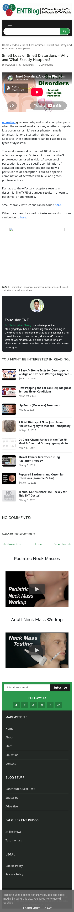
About (9, 737)
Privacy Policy (14, 874)
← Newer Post (12, 544)
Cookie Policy (14, 866)
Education (12, 755)
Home (38, 544)
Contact (11, 764)
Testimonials (14, 840)
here (58, 205)
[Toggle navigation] (9, 24)
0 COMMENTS (46, 64)
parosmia (39, 286)
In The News (14, 831)
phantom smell (53, 286)
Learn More (32, 908)
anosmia (28, 286)
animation (17, 286)
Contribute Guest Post (20, 789)
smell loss (20, 290)
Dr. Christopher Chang (18, 325)
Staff (9, 746)
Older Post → (62, 544)
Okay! (48, 908)
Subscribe (60, 687)
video (29, 290)
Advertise (12, 806)
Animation (8, 122)
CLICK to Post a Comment (18, 534)
